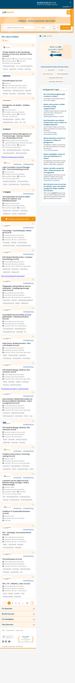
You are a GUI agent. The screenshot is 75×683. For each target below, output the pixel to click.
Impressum (19, 630)
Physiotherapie (52, 132)
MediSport (60, 164)
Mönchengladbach (63, 74)
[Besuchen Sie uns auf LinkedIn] (6, 642)
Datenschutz (10, 630)
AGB (3, 630)
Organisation (48, 180)
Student (61, 116)
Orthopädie (56, 180)
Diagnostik (53, 178)
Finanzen (60, 178)
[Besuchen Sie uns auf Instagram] (3, 642)
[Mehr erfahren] (18, 522)
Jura (45, 132)
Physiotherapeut (49, 115)
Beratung (46, 178)
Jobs (44, 36)
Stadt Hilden (53, 164)
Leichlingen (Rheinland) (55, 81)
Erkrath (61, 70)
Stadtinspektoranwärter (51, 116)
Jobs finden (65, 28)
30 (27, 603)
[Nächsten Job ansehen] (32, 603)
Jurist (45, 150)
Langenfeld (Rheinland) (55, 78)
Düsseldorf (51, 70)
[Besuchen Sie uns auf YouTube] (9, 642)
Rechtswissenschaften (50, 134)
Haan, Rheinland (48, 74)
